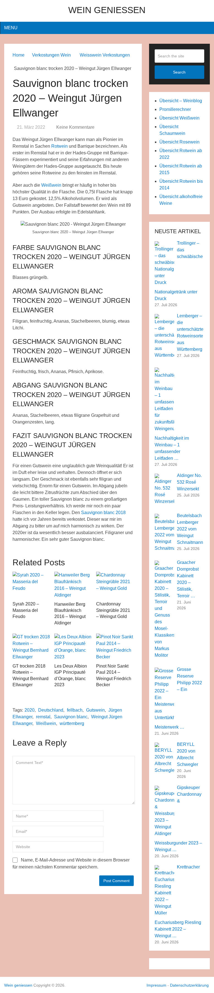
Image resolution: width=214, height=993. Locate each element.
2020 (30, 710)
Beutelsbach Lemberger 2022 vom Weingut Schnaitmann (190, 529)
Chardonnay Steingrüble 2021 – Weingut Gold (113, 610)
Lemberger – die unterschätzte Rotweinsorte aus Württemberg (190, 332)
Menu (11, 27)
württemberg (72, 723)
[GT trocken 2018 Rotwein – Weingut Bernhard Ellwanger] (31, 647)
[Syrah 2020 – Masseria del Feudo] (31, 585)
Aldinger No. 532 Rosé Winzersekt (189, 482)
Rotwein (59, 146)
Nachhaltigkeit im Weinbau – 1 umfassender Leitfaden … (172, 448)
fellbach (74, 710)
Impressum (156, 985)
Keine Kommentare (75, 127)
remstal (43, 716)
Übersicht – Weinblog (180, 100)
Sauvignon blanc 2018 (103, 512)
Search (179, 72)
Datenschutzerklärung (189, 985)
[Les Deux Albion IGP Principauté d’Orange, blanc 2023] (73, 647)
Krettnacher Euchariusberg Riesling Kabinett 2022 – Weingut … (178, 901)
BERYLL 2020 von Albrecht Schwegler (187, 754)
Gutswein (95, 710)
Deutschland (50, 710)
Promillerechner (175, 109)
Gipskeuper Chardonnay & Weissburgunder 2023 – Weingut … (178, 818)
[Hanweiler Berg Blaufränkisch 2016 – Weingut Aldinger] (73, 585)
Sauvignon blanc (70, 716)
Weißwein (51, 185)
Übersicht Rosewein (179, 142)
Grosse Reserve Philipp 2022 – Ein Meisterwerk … (178, 698)
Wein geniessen (106, 10)
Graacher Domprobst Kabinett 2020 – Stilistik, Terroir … (188, 579)
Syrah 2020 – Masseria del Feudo (26, 610)
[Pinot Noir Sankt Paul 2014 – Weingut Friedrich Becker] (115, 647)
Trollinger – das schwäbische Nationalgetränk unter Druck (179, 271)
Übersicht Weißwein (179, 118)
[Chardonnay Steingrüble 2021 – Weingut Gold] (115, 585)
